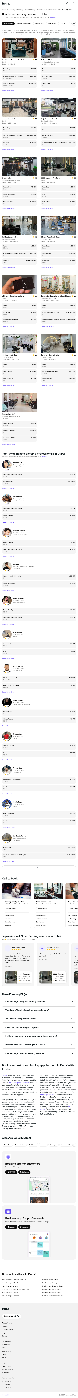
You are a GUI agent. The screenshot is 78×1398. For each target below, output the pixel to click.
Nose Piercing (30, 9)
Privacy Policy (6, 1366)
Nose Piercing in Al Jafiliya (50, 1283)
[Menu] (73, 3)
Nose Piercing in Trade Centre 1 (51, 1292)
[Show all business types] (74, 1145)
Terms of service (7, 1369)
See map (52, 17)
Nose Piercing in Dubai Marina (11, 1283)
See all (39, 868)
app (25, 1119)
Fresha (4, 1075)
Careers (4, 1326)
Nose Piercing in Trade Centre (51, 1289)
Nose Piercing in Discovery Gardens (53, 1286)
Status (4, 1357)
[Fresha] (6, 3)
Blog (3, 1333)
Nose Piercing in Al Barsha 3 (50, 1279)
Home (4, 9)
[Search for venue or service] (67, 3)
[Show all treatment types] (74, 23)
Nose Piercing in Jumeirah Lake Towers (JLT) (15, 1289)
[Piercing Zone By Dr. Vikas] (16, 905)
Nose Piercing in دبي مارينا (10, 1286)
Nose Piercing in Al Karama (10, 1296)
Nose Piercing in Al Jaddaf (10, 1292)
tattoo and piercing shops (19, 1082)
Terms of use (6, 1372)
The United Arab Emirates (46, 9)
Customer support (8, 1329)
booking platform (47, 1095)
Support (4, 1354)
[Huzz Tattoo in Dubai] (48, 905)
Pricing (4, 1348)
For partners (6, 1344)
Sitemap (4, 1336)
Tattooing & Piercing (15, 9)
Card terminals (6, 1351)
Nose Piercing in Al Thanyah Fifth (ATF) (14, 1279)
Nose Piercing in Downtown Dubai (52, 1296)
